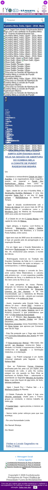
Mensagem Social (24, 457)
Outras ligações (24, 460)
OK (35, 487)
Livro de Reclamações (31, 480)
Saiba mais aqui (25, 487)
